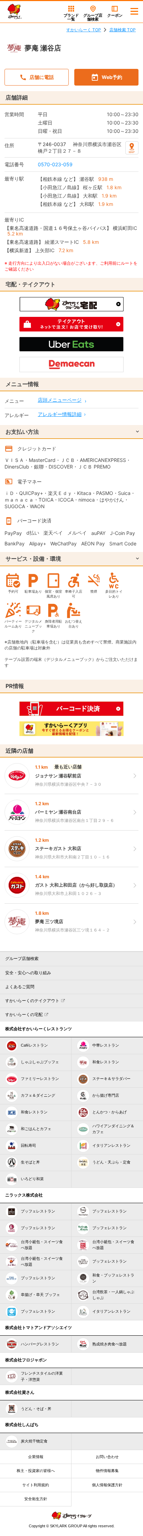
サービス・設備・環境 (33, 558)
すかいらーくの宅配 (24, 1014)
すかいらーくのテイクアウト (32, 1000)
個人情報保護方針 (107, 1485)
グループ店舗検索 (22, 958)
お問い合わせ (107, 1457)
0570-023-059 (55, 164)
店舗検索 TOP (122, 29)
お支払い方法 (22, 431)
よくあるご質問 (19, 986)
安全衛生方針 (35, 1499)
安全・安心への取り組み (28, 972)
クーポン (115, 15)
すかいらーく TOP (83, 29)
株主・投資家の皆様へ (36, 1471)
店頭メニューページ (60, 400)
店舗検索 (92, 17)
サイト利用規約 (35, 1485)
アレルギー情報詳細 (60, 414)
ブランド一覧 (71, 17)
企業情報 (35, 1457)
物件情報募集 (107, 1471)
